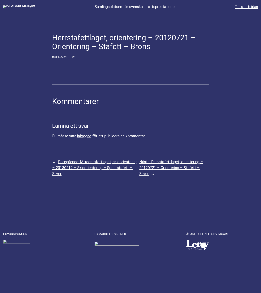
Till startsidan (246, 6)
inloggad (84, 136)
